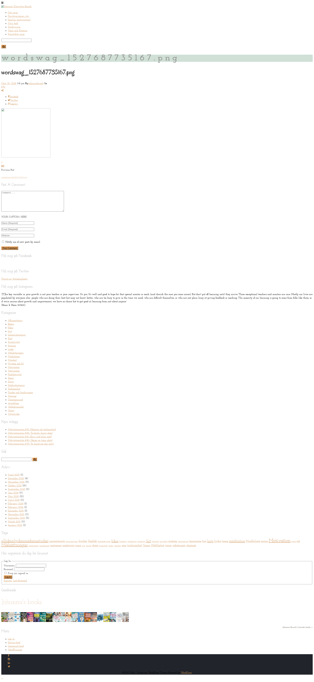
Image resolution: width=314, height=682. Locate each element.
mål (298, 541)
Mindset (12, 360)
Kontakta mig (16, 34)
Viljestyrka (13, 414)
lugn (210, 541)
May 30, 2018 (8, 83)
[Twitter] (9, 666)
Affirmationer (15, 320)
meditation (237, 541)
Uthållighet (157, 545)
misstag (264, 541)
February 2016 (15, 507)
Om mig (13, 12)
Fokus (10, 328)
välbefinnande (179, 545)
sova (83, 546)
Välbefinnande (16, 407)
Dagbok (92, 541)
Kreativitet (14, 342)
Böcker (11, 324)
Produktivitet (15, 374)
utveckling (13, 403)
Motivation (14, 367)
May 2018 (13, 496)
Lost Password (20, 581)
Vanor (11, 410)
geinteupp (141, 541)
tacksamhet (134, 545)
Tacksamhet (14, 389)
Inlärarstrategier (17, 335)
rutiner (78, 545)
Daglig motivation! (19, 20)
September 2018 (16, 489)
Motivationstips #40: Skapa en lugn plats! (30, 440)
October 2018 (15, 486)
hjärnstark (155, 541)
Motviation (14, 371)
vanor (168, 545)
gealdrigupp (132, 541)
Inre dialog (164, 541)
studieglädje (103, 546)
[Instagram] (9, 659)
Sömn (11, 378)
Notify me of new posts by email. (22, 242)
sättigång (117, 546)
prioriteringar (56, 545)
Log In (8, 577)
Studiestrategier (16, 385)
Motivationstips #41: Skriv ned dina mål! (30, 437)
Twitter (14, 100)
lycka (217, 541)
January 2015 (15, 525)
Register (8, 581)
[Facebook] (8, 656)
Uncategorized (15, 400)
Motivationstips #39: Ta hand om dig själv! (31, 444)
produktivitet (68, 545)
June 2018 (13, 493)
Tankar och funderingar (20, 392)
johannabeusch (36, 83)
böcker (83, 541)
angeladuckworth (57, 541)
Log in (11, 639)
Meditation (14, 356)
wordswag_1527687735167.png (14, 177)
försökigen (123, 541)
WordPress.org (15, 650)
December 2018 (16, 478)
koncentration (195, 541)
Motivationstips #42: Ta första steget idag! (30, 433)
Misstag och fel (16, 364)
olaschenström (34, 546)
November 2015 (16, 514)
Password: (9, 569)
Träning (12, 396)
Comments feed (16, 646)
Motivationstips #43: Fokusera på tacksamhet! (32, 429)
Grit (10, 331)
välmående (191, 545)
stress (95, 545)
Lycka (11, 349)
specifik (88, 546)
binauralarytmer (72, 541)
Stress (11, 382)
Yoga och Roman (17, 30)
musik (293, 541)
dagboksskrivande (104, 541)
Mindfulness (253, 541)
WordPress (186, 673)
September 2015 (16, 518)
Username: (10, 566)
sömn (124, 545)
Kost (10, 338)
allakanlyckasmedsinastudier (25, 541)
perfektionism (44, 546)
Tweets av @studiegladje (14, 279)
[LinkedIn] (9, 663)
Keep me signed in (18, 573)
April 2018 (14, 500)
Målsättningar (16, 353)
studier (111, 546)
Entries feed (14, 642)
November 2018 (16, 482)
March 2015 (14, 521)
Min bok (13, 23)
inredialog (172, 541)
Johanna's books (21, 602)
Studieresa (14, 27)
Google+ (14, 104)
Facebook (13, 97)
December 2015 (16, 511)
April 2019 (14, 475)
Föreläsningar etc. (18, 16)
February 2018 (15, 504)
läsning (12, 346)
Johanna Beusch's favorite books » (298, 627)
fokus (114, 541)
